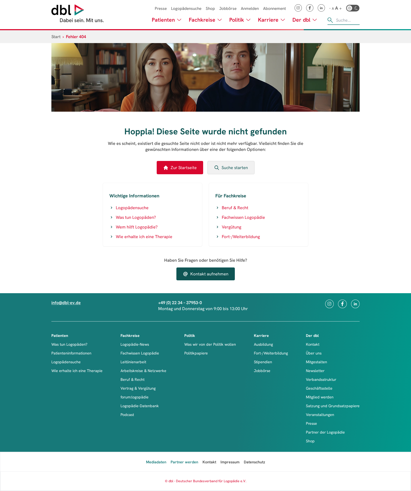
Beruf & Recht (235, 207)
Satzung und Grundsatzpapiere (333, 405)
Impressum (230, 461)
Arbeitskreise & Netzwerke (143, 370)
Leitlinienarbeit (133, 361)
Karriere (268, 19)
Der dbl (301, 19)
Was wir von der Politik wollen (210, 344)
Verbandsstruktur (321, 379)
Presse (161, 8)
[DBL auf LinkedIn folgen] (321, 8)
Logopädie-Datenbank (140, 405)
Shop (210, 8)
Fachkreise (202, 19)
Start (56, 36)
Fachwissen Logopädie (243, 217)
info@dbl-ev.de (66, 302)
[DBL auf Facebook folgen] (309, 8)
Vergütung (231, 227)
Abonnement (274, 8)
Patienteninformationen (71, 353)
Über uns (314, 353)
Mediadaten (156, 461)
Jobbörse (228, 8)
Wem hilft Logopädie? (137, 227)
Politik (236, 19)
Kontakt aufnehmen (209, 274)
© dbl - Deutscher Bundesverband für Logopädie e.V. (205, 481)
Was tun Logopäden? (136, 217)
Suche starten (235, 167)
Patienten (163, 19)
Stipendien (263, 361)
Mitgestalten (316, 361)
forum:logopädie (135, 397)
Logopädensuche (186, 8)
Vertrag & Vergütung (138, 388)
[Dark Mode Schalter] (353, 8)
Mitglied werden (320, 397)
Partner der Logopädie (325, 432)
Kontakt (312, 344)
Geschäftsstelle (319, 388)
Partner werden (184, 461)
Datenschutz (254, 461)
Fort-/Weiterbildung (241, 236)
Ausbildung (263, 344)
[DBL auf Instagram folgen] (298, 8)
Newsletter (315, 370)
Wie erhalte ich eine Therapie (144, 236)
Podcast (127, 414)
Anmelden (250, 8)
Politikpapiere (196, 353)
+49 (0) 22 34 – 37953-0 (180, 302)
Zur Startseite (184, 167)
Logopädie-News (135, 344)
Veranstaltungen (320, 414)
